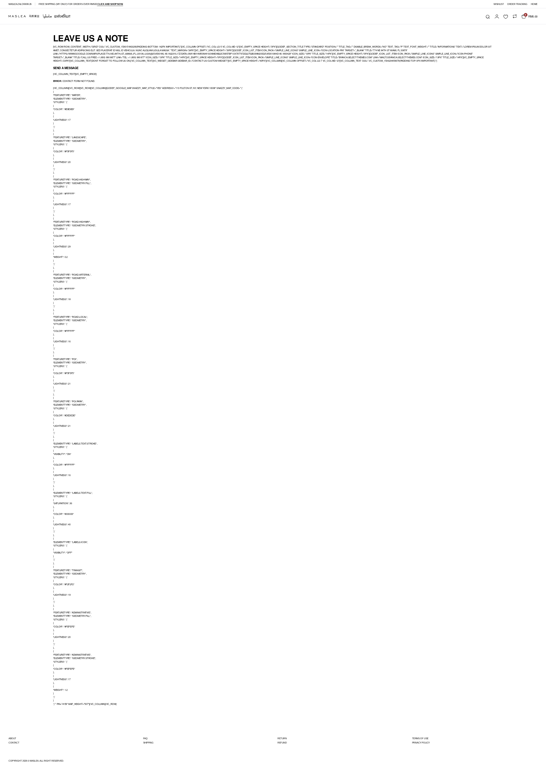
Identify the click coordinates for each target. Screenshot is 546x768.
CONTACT (14, 742)
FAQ (145, 738)
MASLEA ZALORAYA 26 (20, 4)
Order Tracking (517, 4)
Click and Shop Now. (110, 4)
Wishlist (499, 4)
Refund (282, 742)
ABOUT (12, 738)
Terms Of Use (420, 738)
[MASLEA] (39, 16)
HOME (534, 4)
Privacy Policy (421, 742)
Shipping (148, 742)
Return (282, 738)
